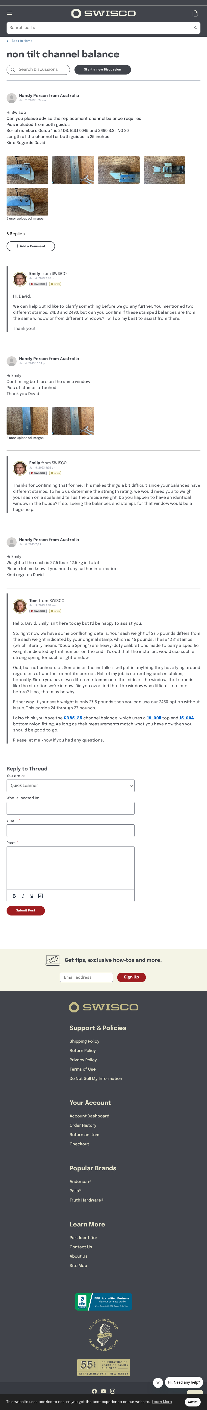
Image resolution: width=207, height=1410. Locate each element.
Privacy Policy (83, 1060)
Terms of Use (83, 1069)
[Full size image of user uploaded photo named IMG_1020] (119, 170)
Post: (11, 843)
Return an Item (84, 1135)
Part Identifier (83, 1238)
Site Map (78, 1266)
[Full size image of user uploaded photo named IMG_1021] (27, 170)
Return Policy (83, 1051)
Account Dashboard (89, 1116)
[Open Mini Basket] (196, 13)
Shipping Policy (84, 1041)
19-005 (154, 718)
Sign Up (131, 977)
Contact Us (81, 1247)
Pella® (76, 1191)
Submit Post (25, 910)
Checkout (79, 1144)
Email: (12, 820)
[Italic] (23, 895)
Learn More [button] (162, 1402)
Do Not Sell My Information (96, 1079)
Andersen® (80, 1182)
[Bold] (14, 895)
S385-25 (73, 718)
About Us (79, 1256)
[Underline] (32, 895)
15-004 (186, 718)
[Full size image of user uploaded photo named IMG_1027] (73, 170)
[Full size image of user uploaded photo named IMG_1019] (164, 170)
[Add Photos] (40, 895)
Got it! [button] (193, 1402)
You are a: (16, 776)
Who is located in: (23, 798)
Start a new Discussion (102, 69)
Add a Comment (32, 246)
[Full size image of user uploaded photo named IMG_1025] (27, 421)
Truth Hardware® (87, 1200)
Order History (83, 1125)
